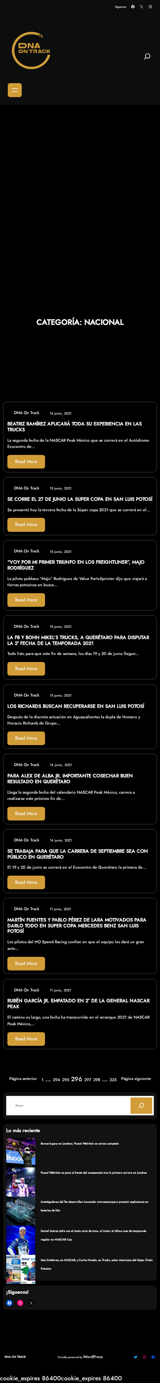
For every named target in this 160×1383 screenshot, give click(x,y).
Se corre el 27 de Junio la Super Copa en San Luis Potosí (79, 499)
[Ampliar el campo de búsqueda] (147, 59)
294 (56, 1080)
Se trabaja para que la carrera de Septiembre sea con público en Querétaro (77, 854)
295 (65, 1080)
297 (87, 1080)
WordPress (93, 1357)
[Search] (141, 1105)
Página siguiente (136, 1079)
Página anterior (23, 1079)
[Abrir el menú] (15, 90)
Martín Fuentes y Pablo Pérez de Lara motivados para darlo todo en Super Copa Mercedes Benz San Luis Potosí (76, 925)
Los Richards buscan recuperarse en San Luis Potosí (75, 706)
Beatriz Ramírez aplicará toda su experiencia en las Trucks (74, 427)
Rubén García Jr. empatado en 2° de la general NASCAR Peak (78, 1004)
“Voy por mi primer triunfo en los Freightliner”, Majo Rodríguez (75, 565)
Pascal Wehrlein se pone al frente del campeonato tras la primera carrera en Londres (94, 1172)
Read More (26, 461)
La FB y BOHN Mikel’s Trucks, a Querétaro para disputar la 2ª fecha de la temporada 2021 (78, 640)
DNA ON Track (15, 1357)
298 (96, 1080)
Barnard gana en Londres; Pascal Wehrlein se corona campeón (80, 1143)
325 (113, 1080)
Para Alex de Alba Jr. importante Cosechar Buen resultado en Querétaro (70, 779)
